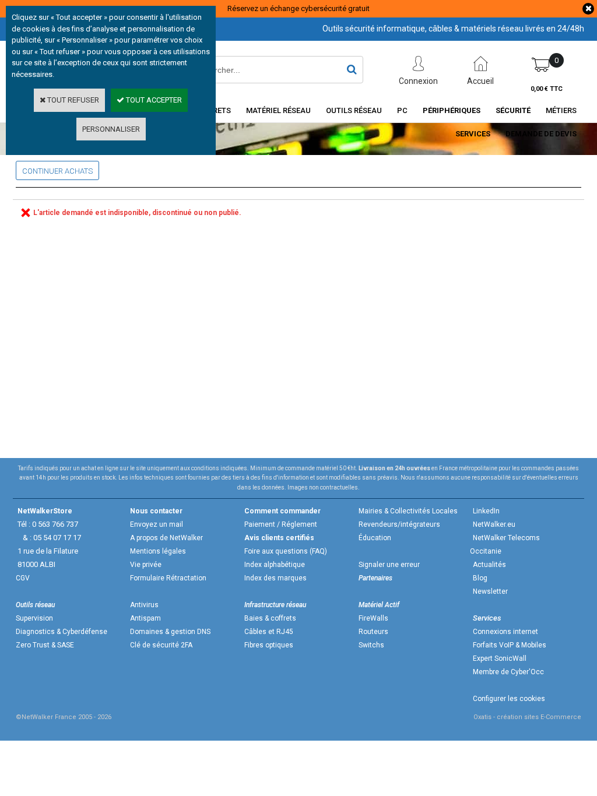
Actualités (489, 565)
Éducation (375, 538)
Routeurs (373, 632)
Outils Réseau (354, 110)
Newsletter (490, 591)
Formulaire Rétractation (168, 578)
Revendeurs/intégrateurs (399, 524)
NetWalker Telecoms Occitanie (505, 544)
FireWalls (373, 618)
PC (402, 110)
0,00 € (547, 89)
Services (472, 133)
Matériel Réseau (278, 110)
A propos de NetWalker (166, 538)
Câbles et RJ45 (268, 632)
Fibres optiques (268, 645)
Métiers (561, 110)
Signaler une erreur (389, 565)
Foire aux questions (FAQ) (285, 551)
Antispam (145, 618)
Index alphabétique (274, 565)
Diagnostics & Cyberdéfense (61, 632)
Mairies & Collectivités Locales (408, 511)
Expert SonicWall (499, 658)
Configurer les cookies (509, 699)
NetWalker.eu (494, 524)
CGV (23, 578)
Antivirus (144, 605)
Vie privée (145, 565)
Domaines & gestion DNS (170, 632)
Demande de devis (541, 133)
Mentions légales (158, 551)
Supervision (34, 618)
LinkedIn (486, 511)
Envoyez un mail (156, 524)
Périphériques (451, 110)
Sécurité (513, 110)
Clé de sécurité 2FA (161, 645)
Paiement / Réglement (280, 524)
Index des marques (275, 578)
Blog (480, 578)
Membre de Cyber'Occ (508, 672)
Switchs (371, 645)
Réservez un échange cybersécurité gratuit (298, 8)
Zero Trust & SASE (45, 645)
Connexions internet (505, 632)
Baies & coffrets (270, 618)
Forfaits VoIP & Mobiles (509, 645)
